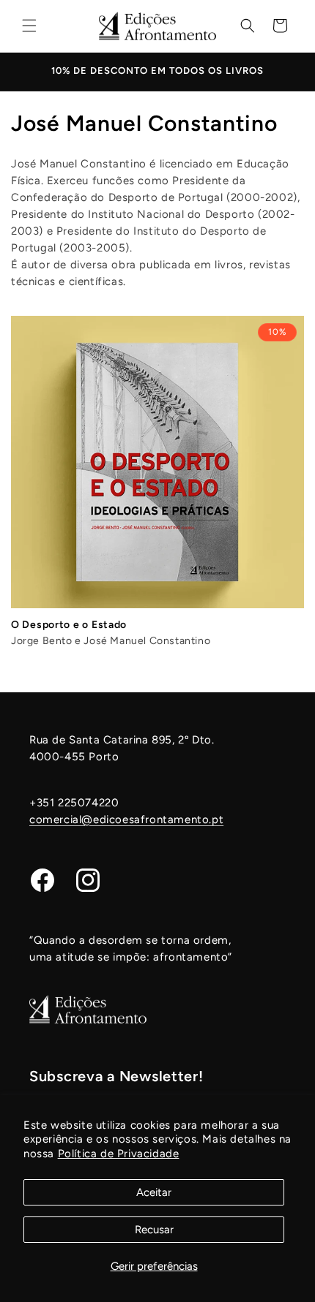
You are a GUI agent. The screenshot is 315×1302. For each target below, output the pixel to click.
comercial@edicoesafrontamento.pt (126, 819)
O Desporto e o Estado (69, 624)
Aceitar (153, 1192)
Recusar (154, 1229)
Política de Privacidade (118, 1153)
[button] (29, 26)
